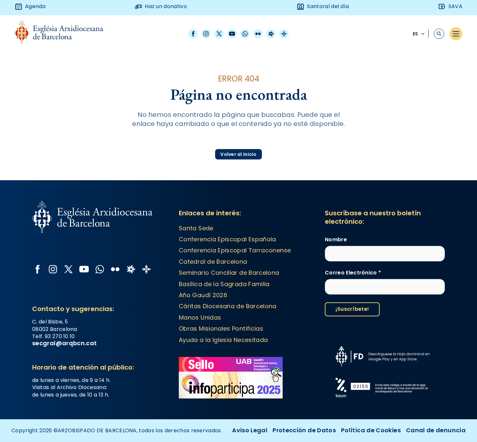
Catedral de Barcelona (213, 262)
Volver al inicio (238, 154)
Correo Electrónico (353, 272)
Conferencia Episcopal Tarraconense (235, 250)
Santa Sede (196, 228)
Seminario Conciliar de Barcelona (229, 273)
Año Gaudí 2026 (203, 295)
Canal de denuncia (436, 430)
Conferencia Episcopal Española (227, 239)
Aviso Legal (249, 430)
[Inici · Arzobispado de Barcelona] (64, 33)
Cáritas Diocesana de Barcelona (227, 306)
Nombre (336, 239)
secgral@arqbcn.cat (64, 343)
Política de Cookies (371, 430)
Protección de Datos (304, 430)
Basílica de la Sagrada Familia (224, 284)
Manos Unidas (200, 317)
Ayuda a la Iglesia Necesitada (223, 340)
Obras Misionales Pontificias (221, 328)
